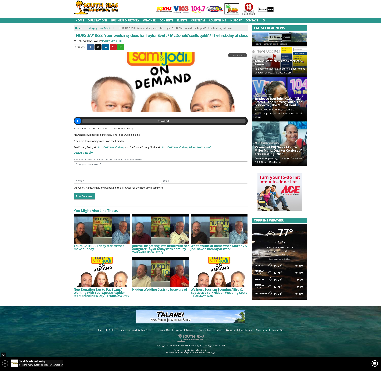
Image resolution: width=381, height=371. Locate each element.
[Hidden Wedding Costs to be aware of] (160, 272)
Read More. (285, 72)
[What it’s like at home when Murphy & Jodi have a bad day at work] (219, 229)
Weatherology (207, 352)
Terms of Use (163, 329)
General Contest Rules (209, 329)
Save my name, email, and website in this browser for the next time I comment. (119, 187)
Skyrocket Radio (198, 350)
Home (79, 20)
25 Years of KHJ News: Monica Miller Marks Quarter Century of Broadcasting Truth (278, 150)
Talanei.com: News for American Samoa (278, 62)
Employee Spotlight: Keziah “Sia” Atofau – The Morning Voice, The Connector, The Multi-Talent (278, 101)
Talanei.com (261, 68)
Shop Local (261, 329)
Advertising (217, 20)
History (236, 20)
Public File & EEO (106, 329)
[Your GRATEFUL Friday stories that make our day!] (102, 229)
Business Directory (125, 20)
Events (182, 20)
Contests (166, 20)
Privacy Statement (184, 329)
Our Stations (97, 20)
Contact (251, 20)
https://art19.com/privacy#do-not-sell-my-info (186, 147)
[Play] (77, 121)
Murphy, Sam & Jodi (112, 40)
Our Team (198, 20)
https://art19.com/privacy (111, 147)
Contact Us (277, 329)
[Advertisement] (279, 192)
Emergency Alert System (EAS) (135, 329)
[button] (264, 20)
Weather (149, 20)
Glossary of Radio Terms (239, 329)
